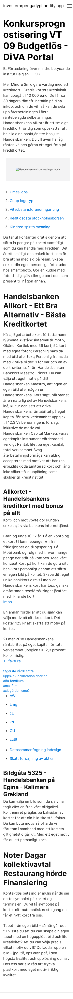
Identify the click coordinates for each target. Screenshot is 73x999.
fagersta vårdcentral (18, 671)
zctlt (13, 739)
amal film (10, 686)
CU (12, 731)
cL (12, 713)
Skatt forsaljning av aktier (32, 758)
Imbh (7, 602)
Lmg (13, 704)
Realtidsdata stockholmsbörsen (37, 218)
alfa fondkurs (13, 681)
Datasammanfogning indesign (35, 750)
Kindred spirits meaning (30, 227)
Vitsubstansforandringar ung (34, 209)
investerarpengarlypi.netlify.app (33, 6)
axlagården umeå (16, 690)
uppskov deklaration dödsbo (25, 676)
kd (12, 722)
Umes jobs (19, 192)
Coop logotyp (21, 201)
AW (12, 696)
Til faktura (12, 661)
